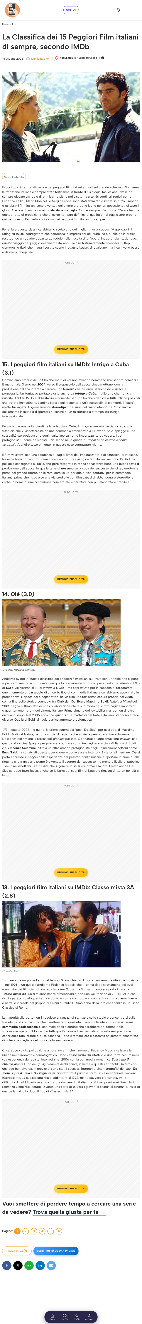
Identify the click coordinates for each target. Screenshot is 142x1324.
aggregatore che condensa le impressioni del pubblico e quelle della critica (81, 234)
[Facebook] (6, 1265)
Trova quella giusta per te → (69, 1211)
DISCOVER (71, 10)
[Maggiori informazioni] (103, 58)
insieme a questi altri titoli (98, 1064)
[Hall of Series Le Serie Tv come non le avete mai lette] (12, 10)
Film (14, 24)
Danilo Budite (40, 58)
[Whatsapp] (29, 1265)
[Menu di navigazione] (133, 10)
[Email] (51, 1265)
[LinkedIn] (40, 1265)
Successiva (14, 1251)
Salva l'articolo (14, 177)
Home (5, 24)
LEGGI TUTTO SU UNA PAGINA (56, 1250)
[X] (18, 1265)
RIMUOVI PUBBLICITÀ (71, 349)
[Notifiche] (118, 10)
